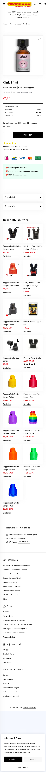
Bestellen (7, 256)
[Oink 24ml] (23, 75)
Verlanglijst (7, 658)
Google (17, 150)
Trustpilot (26, 150)
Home (5, 24)
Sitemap (6, 684)
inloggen (6, 650)
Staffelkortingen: (11, 107)
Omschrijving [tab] (11, 197)
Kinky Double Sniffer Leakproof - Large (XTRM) (31, 286)
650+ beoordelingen (30, 15)
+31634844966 (24, 542)
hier (29, 753)
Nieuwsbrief (7, 662)
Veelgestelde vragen (11, 688)
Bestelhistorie (8, 654)
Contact (6, 675)
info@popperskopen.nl (17, 538)
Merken (6, 612)
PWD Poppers (28, 88)
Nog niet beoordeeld (24, 93)
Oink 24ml (26, 24)
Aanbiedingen (8, 616)
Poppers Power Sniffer (32, 358)
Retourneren (8, 679)
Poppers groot (15, 24)
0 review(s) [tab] (10, 206)
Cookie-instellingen (29, 707)
